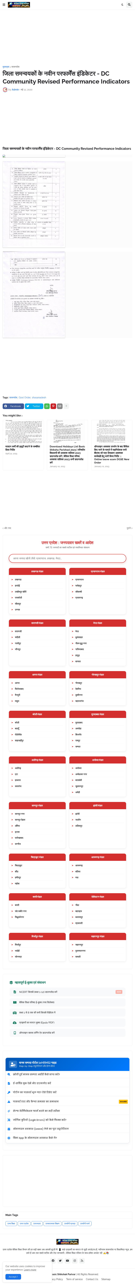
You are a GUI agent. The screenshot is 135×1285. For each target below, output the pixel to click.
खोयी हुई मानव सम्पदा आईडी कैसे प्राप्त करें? (36, 1074)
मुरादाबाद (78, 722)
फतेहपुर (78, 585)
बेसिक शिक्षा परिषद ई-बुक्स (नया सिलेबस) (36, 1002)
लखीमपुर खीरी (20, 591)
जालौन (78, 819)
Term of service (74, 1279)
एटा (16, 774)
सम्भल (77, 746)
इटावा (17, 831)
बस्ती (17, 905)
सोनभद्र (18, 956)
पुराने (129, 528)
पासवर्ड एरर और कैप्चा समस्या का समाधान (70, 1101)
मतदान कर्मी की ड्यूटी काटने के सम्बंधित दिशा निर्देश (22, 448)
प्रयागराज (79, 579)
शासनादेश (15, 67)
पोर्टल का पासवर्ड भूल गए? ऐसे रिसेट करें (34, 1092)
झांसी (77, 813)
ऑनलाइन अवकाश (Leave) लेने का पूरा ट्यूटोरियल (41, 1128)
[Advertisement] (67, 38)
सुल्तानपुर (79, 786)
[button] (4, 5)
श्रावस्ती (78, 923)
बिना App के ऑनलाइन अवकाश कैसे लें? (35, 1138)
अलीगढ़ (18, 768)
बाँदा (16, 871)
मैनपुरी (17, 694)
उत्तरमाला (37, 1223)
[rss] (82, 1261)
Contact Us (92, 1279)
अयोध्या (78, 768)
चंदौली (17, 637)
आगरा (17, 682)
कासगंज (18, 786)
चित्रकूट (18, 865)
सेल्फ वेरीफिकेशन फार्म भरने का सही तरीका (36, 1111)
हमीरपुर (18, 877)
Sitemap (105, 1279)
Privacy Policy (55, 1279)
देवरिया (78, 688)
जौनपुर (18, 649)
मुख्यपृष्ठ (6, 67)
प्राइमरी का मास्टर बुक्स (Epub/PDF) (36, 1022)
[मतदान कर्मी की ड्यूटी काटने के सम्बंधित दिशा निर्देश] (23, 431)
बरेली (17, 722)
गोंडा (77, 905)
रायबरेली (18, 597)
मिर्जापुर (18, 944)
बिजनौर (78, 734)
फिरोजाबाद (19, 688)
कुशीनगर (78, 694)
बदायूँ (17, 728)
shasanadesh (39, 397)
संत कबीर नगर (21, 911)
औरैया (17, 825)
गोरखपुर (78, 682)
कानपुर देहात (20, 819)
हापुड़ (77, 655)
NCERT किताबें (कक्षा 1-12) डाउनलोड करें (70, 992)
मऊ (76, 877)
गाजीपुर (18, 643)
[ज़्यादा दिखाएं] (66, 406)
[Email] (60, 406)
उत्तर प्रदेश (24, 1223)
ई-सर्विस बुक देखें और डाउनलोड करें (32, 1083)
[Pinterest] (53, 406)
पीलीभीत (18, 734)
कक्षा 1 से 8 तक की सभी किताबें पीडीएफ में (37, 1012)
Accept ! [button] (13, 1276)
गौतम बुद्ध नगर (81, 643)
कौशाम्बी (78, 591)
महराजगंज (79, 701)
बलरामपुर (79, 917)
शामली (78, 956)
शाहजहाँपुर (19, 740)
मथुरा (17, 701)
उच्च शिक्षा (11, 1223)
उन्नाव (17, 609)
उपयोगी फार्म (85, 1223)
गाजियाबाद (79, 649)
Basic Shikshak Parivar (63, 1274)
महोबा (17, 883)
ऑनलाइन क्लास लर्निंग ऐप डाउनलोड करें (37, 1032)
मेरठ (77, 631)
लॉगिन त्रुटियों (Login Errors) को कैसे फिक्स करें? (39, 1120)
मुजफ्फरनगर (80, 950)
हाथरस (18, 780)
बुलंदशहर (79, 637)
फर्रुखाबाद (19, 837)
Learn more (30, 1269)
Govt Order (24, 397)
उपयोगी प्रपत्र (69, 1223)
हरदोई (17, 585)
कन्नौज (18, 843)
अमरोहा (78, 728)
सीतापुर (18, 603)
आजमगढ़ (79, 865)
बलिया (77, 871)
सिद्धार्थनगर (19, 917)
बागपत (78, 661)
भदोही (17, 950)
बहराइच (78, 911)
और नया (7, 528)
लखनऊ (18, 579)
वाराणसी (18, 631)
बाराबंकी (78, 780)
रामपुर (77, 740)
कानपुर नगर (20, 813)
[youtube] (67, 1261)
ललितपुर (78, 825)
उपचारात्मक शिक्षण (52, 1223)
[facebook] (53, 1261)
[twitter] (60, 1261)
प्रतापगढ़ (79, 597)
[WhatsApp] (47, 406)
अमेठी (77, 792)
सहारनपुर (79, 944)
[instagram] (75, 1261)
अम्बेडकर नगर (81, 774)
